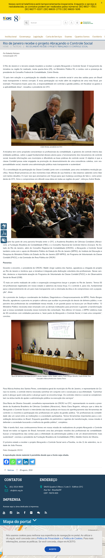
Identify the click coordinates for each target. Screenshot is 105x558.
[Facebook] (6, 461)
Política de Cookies (73, 538)
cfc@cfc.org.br (16, 490)
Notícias (17, 46)
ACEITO (52, 549)
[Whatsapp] (13, 461)
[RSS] (46, 512)
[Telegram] (32, 461)
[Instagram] (11, 512)
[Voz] (4, 233)
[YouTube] (4, 512)
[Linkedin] (25, 461)
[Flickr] (32, 512)
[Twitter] (19, 461)
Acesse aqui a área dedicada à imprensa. (21, 506)
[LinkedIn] (19, 512)
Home (6, 46)
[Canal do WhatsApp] (39, 512)
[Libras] (4, 226)
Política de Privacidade (48, 538)
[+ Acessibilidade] (4, 240)
